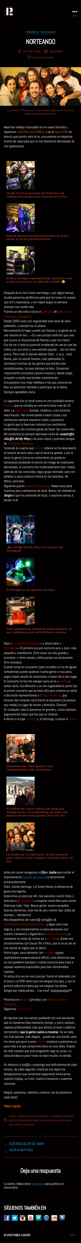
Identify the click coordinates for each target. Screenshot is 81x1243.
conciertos (32, 32)
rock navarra (28, 1124)
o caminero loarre (49, 1120)
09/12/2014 (56, 51)
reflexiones (48, 32)
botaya (12, 1116)
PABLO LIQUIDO (22, 1235)
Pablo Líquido (33, 51)
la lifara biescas (25, 1120)
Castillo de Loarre (34, 877)
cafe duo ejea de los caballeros (33, 1116)
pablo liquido (65, 1120)
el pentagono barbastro (61, 1116)
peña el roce (15, 1124)
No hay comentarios (43, 57)
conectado (37, 1183)
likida (36, 1120)
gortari (12, 1120)
